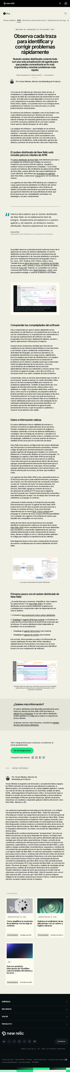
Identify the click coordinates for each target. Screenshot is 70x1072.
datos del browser (31, 263)
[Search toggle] (60, 3)
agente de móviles (31, 635)
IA (68, 20)
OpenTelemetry (40, 270)
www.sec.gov (28, 874)
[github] (14, 1041)
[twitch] (29, 1041)
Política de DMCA (20, 1059)
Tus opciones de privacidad (55, 1059)
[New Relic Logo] (9, 3)
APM (19, 20)
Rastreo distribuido (20, 768)
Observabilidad (9, 20)
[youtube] (4, 1041)
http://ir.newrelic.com (48, 872)
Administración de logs (56, 20)
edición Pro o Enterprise (23, 713)
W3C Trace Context (40, 511)
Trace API (23, 268)
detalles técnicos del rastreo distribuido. (36, 724)
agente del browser (32, 631)
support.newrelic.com (53, 819)
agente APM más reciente (33, 620)
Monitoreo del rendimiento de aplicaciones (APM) (35, 29)
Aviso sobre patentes (24, 1062)
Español (36, 1062)
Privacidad (29, 1059)
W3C (50, 270)
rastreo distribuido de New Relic (25, 160)
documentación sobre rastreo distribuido (38, 615)
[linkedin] (19, 1041)
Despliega (17, 620)
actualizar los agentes (46, 173)
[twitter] (9, 1041)
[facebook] (34, 1041)
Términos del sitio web (40, 1059)
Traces (38, 176)
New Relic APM (17, 527)
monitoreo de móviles (50, 263)
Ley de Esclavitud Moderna (9, 1062)
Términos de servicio (8, 1059)
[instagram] (24, 1041)
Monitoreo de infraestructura (34, 20)
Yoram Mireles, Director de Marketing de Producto (39, 81)
